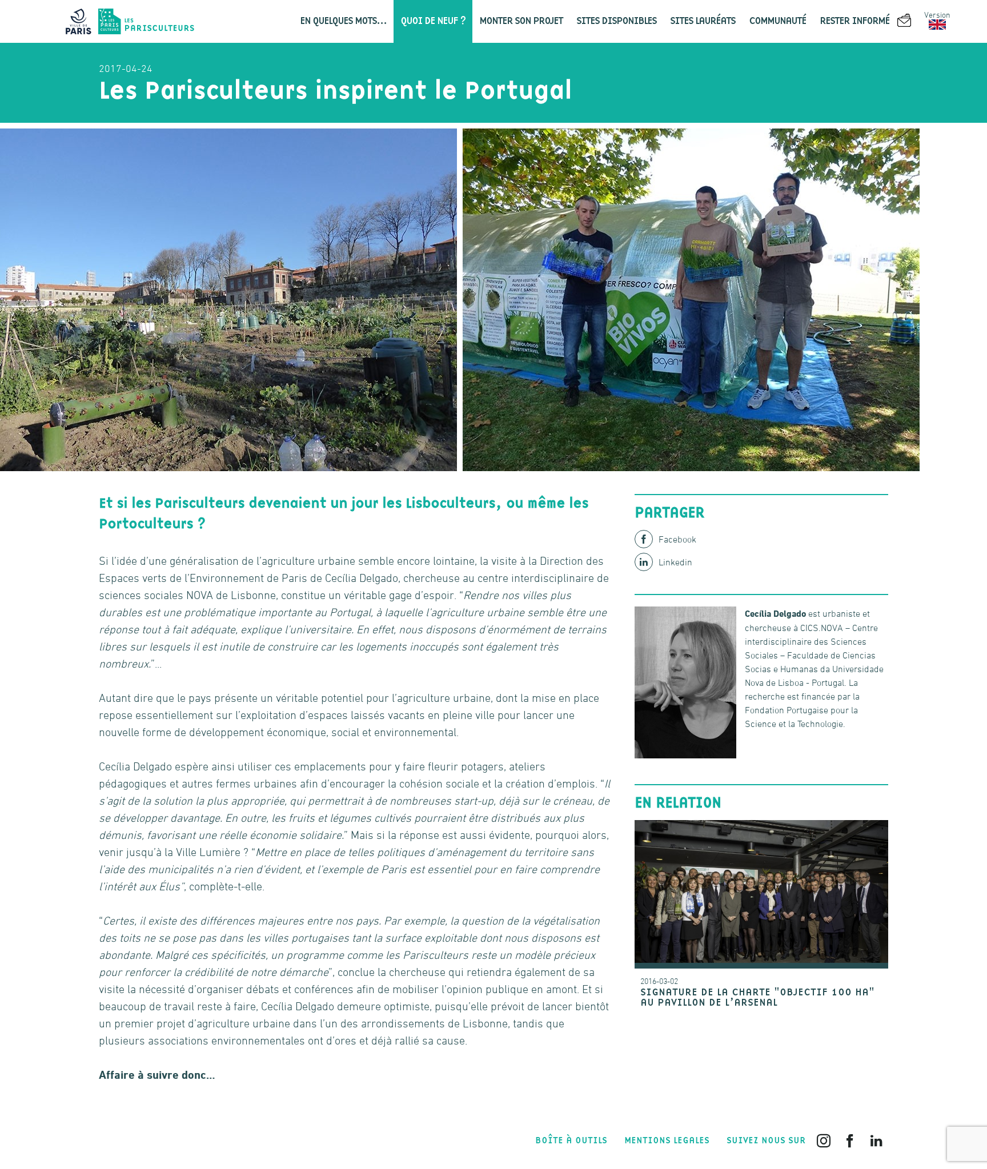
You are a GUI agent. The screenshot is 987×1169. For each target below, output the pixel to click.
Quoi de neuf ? (433, 21)
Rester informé (856, 21)
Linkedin (675, 562)
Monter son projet (521, 21)
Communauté (777, 21)
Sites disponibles (616, 21)
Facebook (677, 539)
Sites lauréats (702, 21)
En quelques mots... (343, 21)
